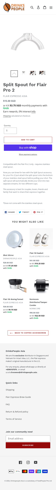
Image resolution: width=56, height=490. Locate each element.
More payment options (28, 154)
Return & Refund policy (17, 411)
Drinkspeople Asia (17, 481)
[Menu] (51, 7)
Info (33, 111)
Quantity (7, 125)
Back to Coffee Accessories (30, 333)
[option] (14, 74)
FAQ (8, 404)
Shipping (7, 116)
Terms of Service (14, 419)
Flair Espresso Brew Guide (18, 397)
